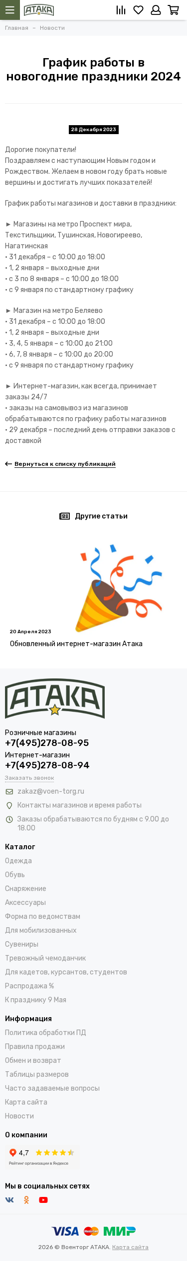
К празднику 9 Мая (35, 1000)
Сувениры (21, 944)
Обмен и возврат (33, 1060)
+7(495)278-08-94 (47, 765)
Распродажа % (29, 986)
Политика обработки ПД (45, 1033)
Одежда (18, 861)
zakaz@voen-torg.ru (50, 791)
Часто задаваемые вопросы (52, 1088)
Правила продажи (35, 1046)
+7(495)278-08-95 (47, 743)
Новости (19, 1116)
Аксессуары (25, 902)
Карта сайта (26, 1102)
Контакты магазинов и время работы (79, 805)
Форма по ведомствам (42, 916)
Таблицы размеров (37, 1074)
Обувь (15, 875)
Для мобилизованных (41, 930)
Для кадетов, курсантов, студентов (66, 972)
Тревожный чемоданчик (45, 958)
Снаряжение (25, 889)
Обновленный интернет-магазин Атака (76, 644)
